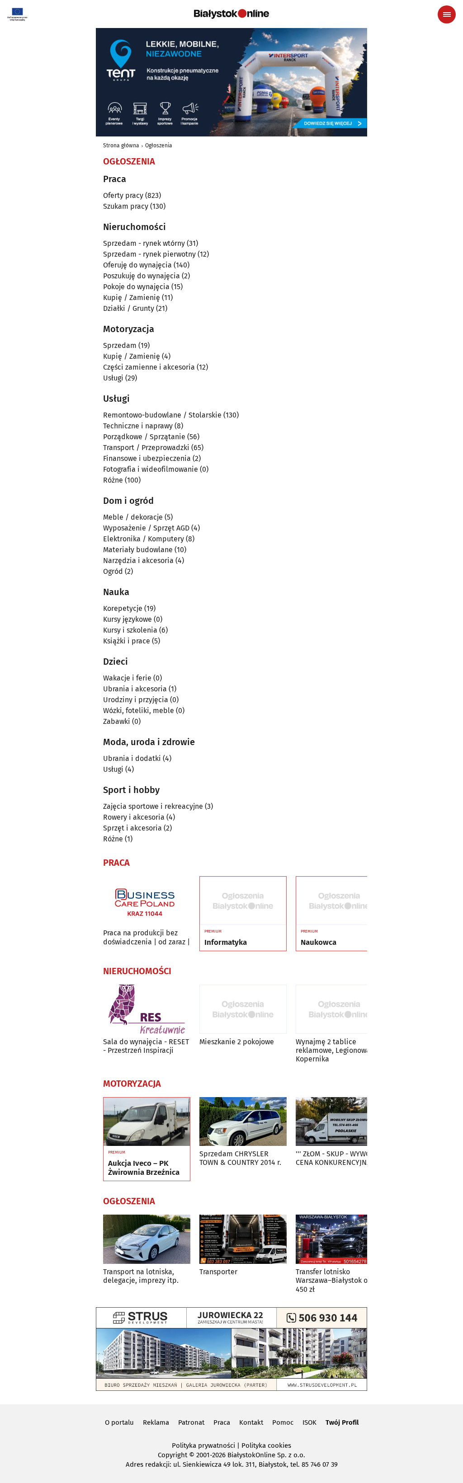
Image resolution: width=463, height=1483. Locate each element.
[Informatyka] (243, 901)
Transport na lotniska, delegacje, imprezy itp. (141, 1276)
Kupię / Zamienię (131, 297)
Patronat (191, 1422)
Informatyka (225, 942)
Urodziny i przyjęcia (135, 699)
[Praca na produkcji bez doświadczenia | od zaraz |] (146, 900)
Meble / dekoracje (133, 517)
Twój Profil (342, 1422)
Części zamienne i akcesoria (149, 367)
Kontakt (251, 1422)
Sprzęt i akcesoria (132, 828)
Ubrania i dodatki (132, 758)
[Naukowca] (339, 901)
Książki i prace (126, 641)
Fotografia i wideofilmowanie (150, 469)
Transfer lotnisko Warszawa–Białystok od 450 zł (334, 1280)
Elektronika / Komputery (143, 539)
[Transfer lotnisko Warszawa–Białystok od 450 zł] (339, 1239)
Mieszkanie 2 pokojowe (236, 1041)
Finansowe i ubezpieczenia (147, 458)
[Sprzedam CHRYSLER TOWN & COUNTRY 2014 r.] (243, 1121)
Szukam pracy (125, 206)
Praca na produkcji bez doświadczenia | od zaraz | (146, 937)
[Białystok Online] (231, 14)
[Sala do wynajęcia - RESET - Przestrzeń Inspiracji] (146, 1009)
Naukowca (318, 942)
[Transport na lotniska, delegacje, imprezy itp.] (146, 1239)
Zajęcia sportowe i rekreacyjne (153, 806)
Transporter (218, 1271)
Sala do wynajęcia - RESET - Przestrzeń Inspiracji (146, 1046)
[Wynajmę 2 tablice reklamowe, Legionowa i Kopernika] (339, 1009)
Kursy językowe (127, 619)
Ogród (113, 571)
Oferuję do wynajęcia (137, 265)
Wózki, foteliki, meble (138, 710)
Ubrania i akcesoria (135, 689)
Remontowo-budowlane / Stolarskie (162, 415)
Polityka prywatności (203, 1445)
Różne (113, 480)
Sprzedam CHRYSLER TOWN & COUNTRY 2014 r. (240, 1158)
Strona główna (121, 145)
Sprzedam (120, 345)
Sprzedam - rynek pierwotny (149, 254)
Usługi (113, 378)
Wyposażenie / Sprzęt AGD (146, 528)
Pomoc (282, 1422)
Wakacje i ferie (127, 678)
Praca (221, 1422)
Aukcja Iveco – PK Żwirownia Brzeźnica (144, 1168)
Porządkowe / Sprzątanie (144, 436)
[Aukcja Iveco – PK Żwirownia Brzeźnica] (147, 1122)
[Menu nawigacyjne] (447, 14)
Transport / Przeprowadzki (146, 447)
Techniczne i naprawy (138, 426)
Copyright (172, 1455)
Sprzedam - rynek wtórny (144, 243)
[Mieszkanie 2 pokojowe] (243, 1009)
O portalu (119, 1422)
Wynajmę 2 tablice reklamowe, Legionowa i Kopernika (335, 1050)
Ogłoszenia (158, 145)
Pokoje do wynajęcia (136, 286)
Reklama (156, 1422)
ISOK (309, 1422)
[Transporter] (243, 1239)
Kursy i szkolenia (130, 630)
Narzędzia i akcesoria (138, 560)
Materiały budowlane (138, 549)
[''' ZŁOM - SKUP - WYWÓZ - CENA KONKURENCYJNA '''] (339, 1121)
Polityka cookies (266, 1445)
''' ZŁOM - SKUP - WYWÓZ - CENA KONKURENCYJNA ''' (337, 1158)
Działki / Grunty (128, 308)
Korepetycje (122, 608)
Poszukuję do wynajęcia (141, 276)
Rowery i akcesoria (134, 817)
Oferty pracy (123, 195)
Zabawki (116, 721)
